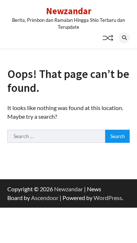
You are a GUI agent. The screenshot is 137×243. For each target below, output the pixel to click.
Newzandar (68, 11)
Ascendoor (44, 197)
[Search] (124, 37)
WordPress (108, 197)
